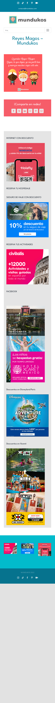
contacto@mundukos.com (27, 8)
